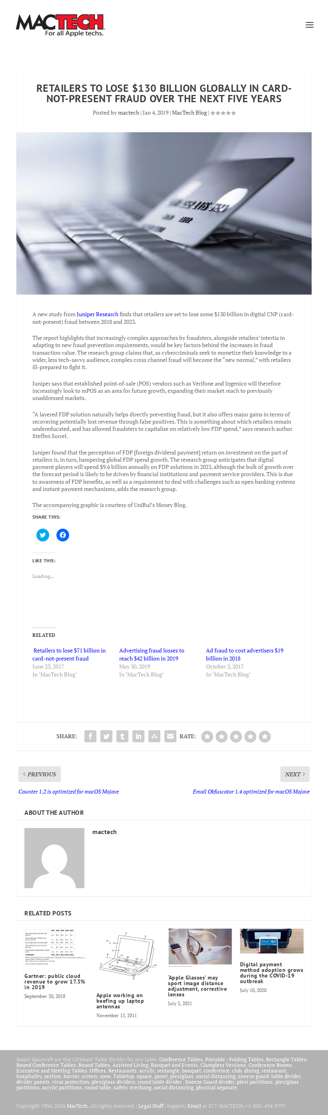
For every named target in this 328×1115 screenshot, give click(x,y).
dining (251, 1070)
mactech (128, 112)
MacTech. (78, 1105)
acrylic (147, 1070)
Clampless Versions (223, 1065)
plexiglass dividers (113, 1081)
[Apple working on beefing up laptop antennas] (128, 956)
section (52, 1076)
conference (217, 1070)
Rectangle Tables (286, 1059)
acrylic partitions (62, 1087)
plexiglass (182, 1076)
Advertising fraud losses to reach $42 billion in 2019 (151, 654)
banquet (191, 1070)
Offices (98, 1070)
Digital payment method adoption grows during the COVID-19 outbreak (272, 973)
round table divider (160, 1081)
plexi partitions (255, 1081)
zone (105, 1076)
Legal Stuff (150, 1105)
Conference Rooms (270, 1065)
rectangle (168, 1070)
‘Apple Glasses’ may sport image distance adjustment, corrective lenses (197, 986)
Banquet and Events (174, 1065)
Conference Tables (181, 1059)
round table (97, 1087)
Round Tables (94, 1065)
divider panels (33, 1081)
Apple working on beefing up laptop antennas (120, 1001)
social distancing (216, 1076)
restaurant (274, 1070)
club (237, 1070)
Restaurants (122, 1070)
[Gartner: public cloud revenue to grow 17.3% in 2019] (56, 947)
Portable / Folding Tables (234, 1059)
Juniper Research (97, 314)
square (144, 1076)
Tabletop (123, 1076)
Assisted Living (130, 1065)
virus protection (70, 1081)
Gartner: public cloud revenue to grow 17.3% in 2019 (55, 981)
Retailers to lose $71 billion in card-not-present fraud (69, 654)
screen (89, 1076)
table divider (285, 1076)
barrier (71, 1076)
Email (194, 1105)
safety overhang (133, 1087)
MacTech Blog (189, 112)
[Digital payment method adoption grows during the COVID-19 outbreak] (272, 941)
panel (161, 1076)
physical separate (216, 1087)
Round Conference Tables (46, 1065)
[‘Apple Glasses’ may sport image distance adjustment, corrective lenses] (200, 948)
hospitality (29, 1076)
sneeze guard (253, 1076)
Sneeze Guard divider (209, 1081)
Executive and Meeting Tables (51, 1070)
